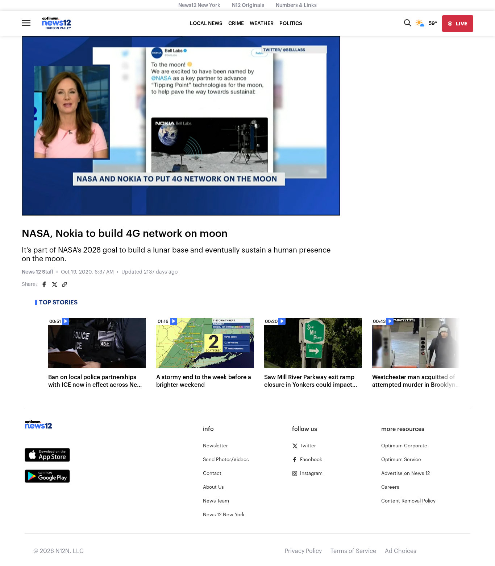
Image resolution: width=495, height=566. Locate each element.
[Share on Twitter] (54, 284)
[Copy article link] (64, 284)
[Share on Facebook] (44, 284)
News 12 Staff (37, 272)
